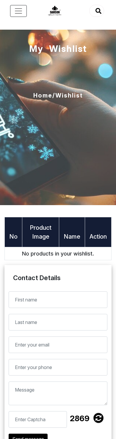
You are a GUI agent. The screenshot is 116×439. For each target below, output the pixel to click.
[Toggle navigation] (18, 11)
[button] (96, 11)
